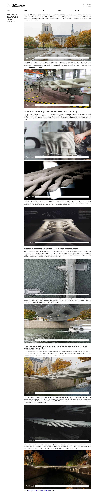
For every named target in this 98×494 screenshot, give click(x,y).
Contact (77, 10)
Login (89, 6)
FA (83, 6)
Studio (42, 10)
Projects (9, 10)
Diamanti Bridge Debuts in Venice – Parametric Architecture (39, 491)
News (59, 10)
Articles (26, 10)
